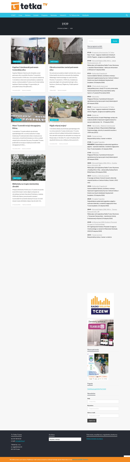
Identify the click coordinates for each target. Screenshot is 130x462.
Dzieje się (95, 115)
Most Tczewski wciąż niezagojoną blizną (26, 126)
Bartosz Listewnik (26, 90)
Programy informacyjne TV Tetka (103, 52)
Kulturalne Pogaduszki (99, 73)
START (13, 15)
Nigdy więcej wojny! (58, 125)
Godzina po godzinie (93, 389)
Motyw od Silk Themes (80, 459)
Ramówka (54, 15)
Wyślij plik (85, 15)
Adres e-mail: (91, 412)
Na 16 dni (103, 389)
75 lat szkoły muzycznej (100, 86)
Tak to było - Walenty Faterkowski (103, 126)
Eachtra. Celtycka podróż (100, 176)
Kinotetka (95, 96)
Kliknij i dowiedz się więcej (94, 438)
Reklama (27, 15)
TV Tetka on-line (74, 15)
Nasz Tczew (17, 61)
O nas (20, 15)
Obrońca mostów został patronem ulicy (64, 68)
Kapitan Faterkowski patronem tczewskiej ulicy (25, 68)
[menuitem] (13, 15)
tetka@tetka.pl (20, 441)
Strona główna (62, 28)
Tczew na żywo (97, 136)
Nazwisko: (90, 405)
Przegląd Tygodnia (98, 142)
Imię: (88, 398)
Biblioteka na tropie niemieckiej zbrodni (25, 185)
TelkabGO (63, 15)
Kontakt (35, 15)
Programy (44, 15)
